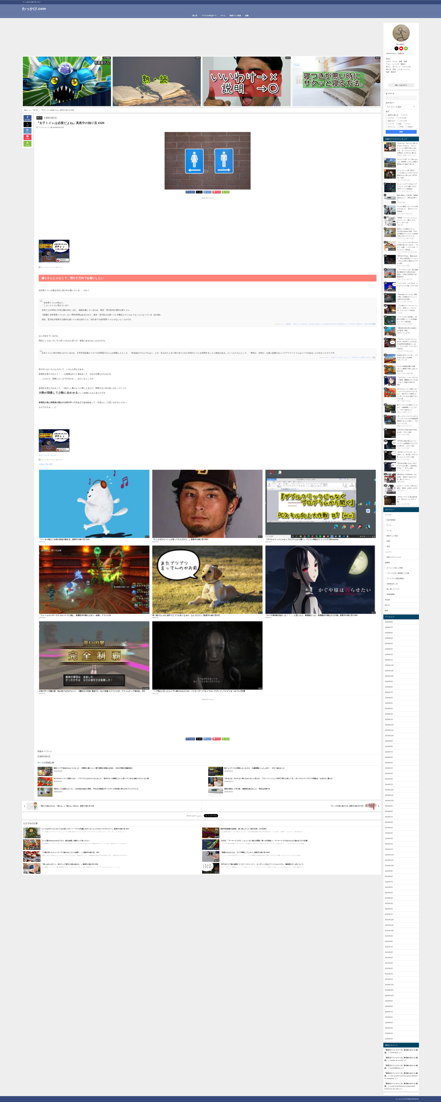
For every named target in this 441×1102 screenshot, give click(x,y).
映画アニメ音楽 (235, 15)
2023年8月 (389, 811)
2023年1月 (389, 849)
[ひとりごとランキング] (54, 252)
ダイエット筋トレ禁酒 (395, 568)
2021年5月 (389, 957)
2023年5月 (389, 827)
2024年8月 (389, 746)
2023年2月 (389, 844)
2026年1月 (389, 660)
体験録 (387, 562)
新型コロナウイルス (394, 557)
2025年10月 (389, 676)
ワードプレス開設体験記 (395, 578)
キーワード (390, 94)
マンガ (389, 530)
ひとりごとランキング (47, 455)
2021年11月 (389, 925)
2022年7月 (389, 882)
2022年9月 (389, 871)
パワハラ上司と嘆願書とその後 (398, 573)
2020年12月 (389, 984)
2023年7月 (389, 817)
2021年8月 (389, 941)
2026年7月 (389, 627)
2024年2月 (389, 779)
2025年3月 (389, 708)
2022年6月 (389, 887)
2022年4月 (389, 898)
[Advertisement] (201, 39)
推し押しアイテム (393, 589)
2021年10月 (389, 930)
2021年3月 (389, 968)
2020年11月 (389, 990)
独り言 (194, 15)
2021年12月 (389, 919)
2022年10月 (389, 865)
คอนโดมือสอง (395, 1068)
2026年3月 (389, 649)
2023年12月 (389, 790)
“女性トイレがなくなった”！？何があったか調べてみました (352, 357)
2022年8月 (389, 876)
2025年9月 (389, 681)
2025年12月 (389, 665)
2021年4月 (389, 963)
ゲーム (223, 15)
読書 (247, 15)
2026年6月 (389, 633)
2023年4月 (389, 833)
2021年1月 (389, 979)
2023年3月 (389, 838)
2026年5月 (389, 638)
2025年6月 (389, 697)
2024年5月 (389, 762)
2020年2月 (389, 1039)
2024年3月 (389, 773)
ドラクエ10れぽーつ (209, 15)
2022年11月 (389, 860)
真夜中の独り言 (51, 118)
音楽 (388, 546)
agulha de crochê (396, 1060)
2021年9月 (389, 936)
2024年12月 (389, 725)
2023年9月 (389, 806)
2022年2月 (389, 909)
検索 (401, 132)
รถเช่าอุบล (394, 1052)
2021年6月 (389, 952)
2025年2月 (389, 714)
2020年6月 (389, 1017)
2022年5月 (389, 892)
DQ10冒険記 (391, 520)
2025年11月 (389, 670)
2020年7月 (389, 1012)
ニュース (388, 552)
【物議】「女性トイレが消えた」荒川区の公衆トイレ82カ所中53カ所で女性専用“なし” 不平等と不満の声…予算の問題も (329, 324)
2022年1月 (389, 914)
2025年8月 (389, 687)
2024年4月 (389, 768)
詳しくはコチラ (401, 85)
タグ (387, 111)
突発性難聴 (391, 594)
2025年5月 (389, 703)
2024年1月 (389, 784)
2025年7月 (389, 692)
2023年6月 (389, 822)
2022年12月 (389, 855)
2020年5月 (389, 1022)
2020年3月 (389, 1033)
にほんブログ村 (45, 464)
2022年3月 (389, 903)
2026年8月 (389, 622)
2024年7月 (389, 752)
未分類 (387, 600)
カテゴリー (390, 103)
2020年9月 (389, 1001)
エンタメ (388, 514)
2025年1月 (389, 719)
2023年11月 (389, 795)
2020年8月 (389, 1006)
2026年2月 (389, 654)
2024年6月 (389, 757)
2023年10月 (389, 800)
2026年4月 (389, 643)
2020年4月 (389, 1028)
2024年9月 (389, 741)
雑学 (386, 610)
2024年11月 (389, 730)
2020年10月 (389, 995)
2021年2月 (389, 974)
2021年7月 (389, 947)
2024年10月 (389, 735)
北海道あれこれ (392, 584)
